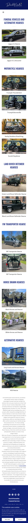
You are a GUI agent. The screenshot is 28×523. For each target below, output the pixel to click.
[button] (3, 12)
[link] (14, 5)
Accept (20, 519)
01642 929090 (22, 465)
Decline (7, 519)
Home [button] (14, 489)
